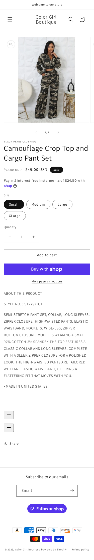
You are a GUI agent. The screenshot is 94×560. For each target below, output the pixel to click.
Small (14, 204)
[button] (10, 19)
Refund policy (80, 549)
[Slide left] (36, 132)
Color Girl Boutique (27, 549)
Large (62, 204)
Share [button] (14, 443)
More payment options (47, 281)
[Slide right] (58, 132)
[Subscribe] (71, 491)
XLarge (15, 215)
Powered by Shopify (54, 549)
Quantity (10, 227)
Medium (38, 204)
